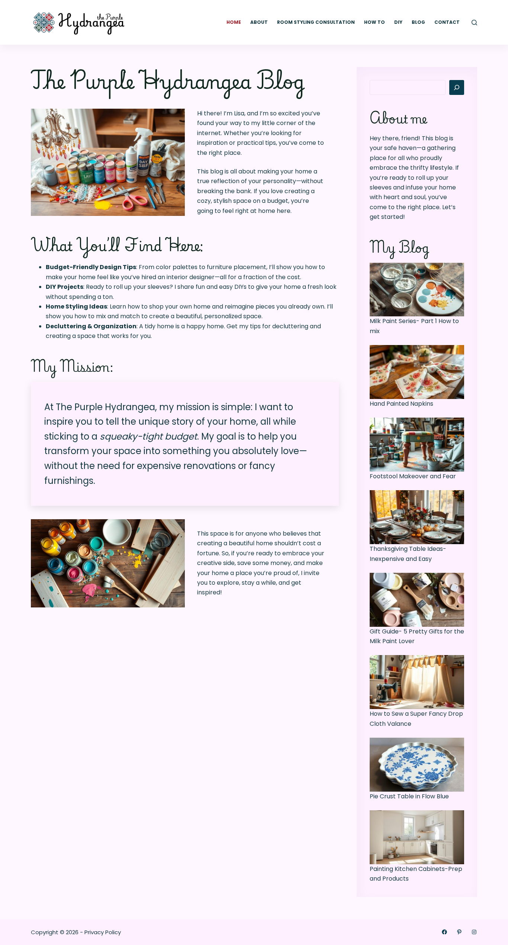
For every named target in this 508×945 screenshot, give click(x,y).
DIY (398, 22)
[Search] (474, 22)
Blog (418, 22)
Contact (447, 22)
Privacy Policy (102, 932)
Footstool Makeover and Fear (413, 476)
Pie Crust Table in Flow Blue (409, 796)
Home (233, 22)
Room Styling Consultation (316, 22)
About (259, 22)
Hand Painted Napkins (401, 403)
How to (374, 22)
